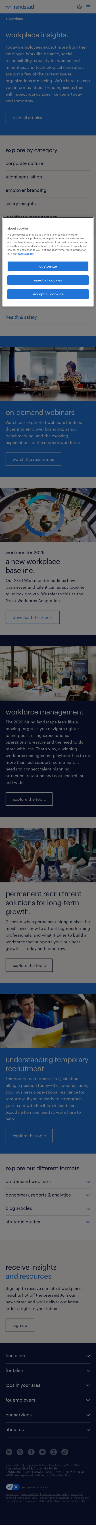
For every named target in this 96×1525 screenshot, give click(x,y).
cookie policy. (26, 253)
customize (48, 266)
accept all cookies (48, 294)
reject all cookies (48, 280)
